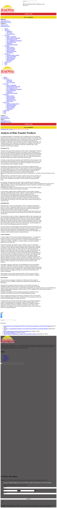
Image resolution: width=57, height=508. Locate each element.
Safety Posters (10, 47)
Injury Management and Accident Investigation (16, 331)
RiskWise (6, 3)
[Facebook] (28, 314)
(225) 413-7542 (4, 25)
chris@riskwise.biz (5, 26)
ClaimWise (14, 4)
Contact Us (7, 110)
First (19, 490)
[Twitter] (28, 315)
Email (5, 492)
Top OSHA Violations (9, 332)
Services (7, 35)
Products (7, 46)
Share (2, 312)
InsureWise (13, 3)
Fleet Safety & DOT (12, 39)
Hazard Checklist (11, 56)
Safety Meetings (11, 48)
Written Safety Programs (13, 38)
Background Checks (12, 44)
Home (5, 77)
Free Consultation (28, 17)
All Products (10, 101)
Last (36, 490)
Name (5, 486)
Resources (7, 54)
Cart (6, 64)
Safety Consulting (11, 36)
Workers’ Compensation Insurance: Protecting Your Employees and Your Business (26, 328)
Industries (9, 31)
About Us (7, 30)
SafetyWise (6, 4)
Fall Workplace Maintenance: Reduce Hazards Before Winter (20, 334)
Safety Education (11, 42)
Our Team (9, 32)
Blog (5, 111)
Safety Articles (10, 50)
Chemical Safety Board (13, 55)
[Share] (28, 317)
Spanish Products (11, 51)
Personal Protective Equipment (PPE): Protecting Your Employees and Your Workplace (27, 326)
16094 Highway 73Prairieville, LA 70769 (6, 21)
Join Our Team (28, 14)
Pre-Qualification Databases (14, 40)
